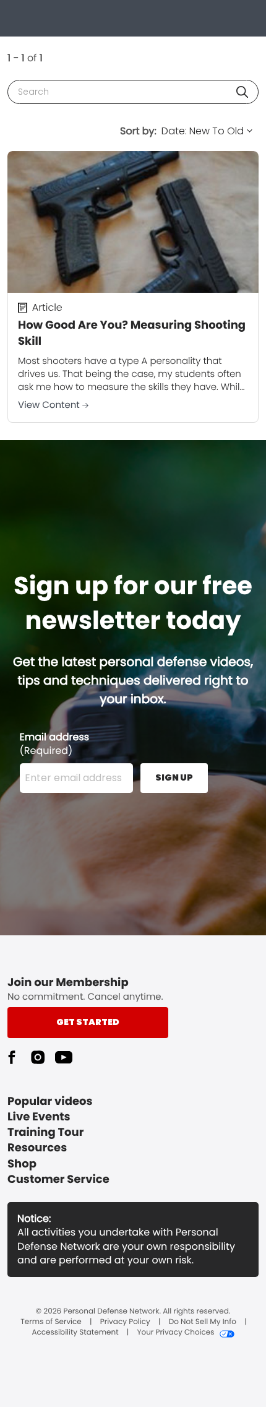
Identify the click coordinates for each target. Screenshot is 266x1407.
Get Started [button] (87, 1022)
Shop (21, 1164)
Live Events (39, 1117)
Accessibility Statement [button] (75, 1333)
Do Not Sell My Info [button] (202, 1322)
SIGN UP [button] (174, 777)
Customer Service (58, 1179)
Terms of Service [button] (50, 1322)
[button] (242, 92)
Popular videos (50, 1101)
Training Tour (45, 1132)
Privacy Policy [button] (125, 1322)
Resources (37, 1148)
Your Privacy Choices (175, 1333)
